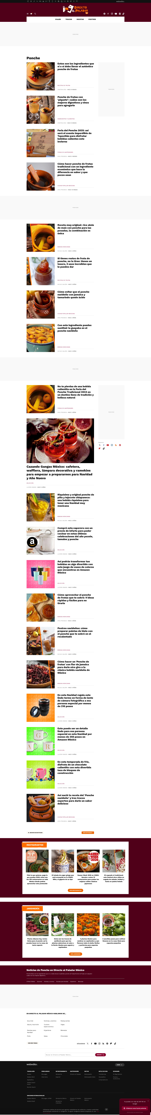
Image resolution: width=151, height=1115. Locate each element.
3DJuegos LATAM (46, 1098)
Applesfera (30, 1079)
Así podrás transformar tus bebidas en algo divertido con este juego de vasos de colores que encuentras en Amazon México (75, 567)
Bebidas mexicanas (63, 247)
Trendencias (102, 1074)
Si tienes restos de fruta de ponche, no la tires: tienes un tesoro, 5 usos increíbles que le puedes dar (74, 262)
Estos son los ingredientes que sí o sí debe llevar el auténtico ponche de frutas (75, 66)
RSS (115, 444)
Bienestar (80, 981)
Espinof (58, 1077)
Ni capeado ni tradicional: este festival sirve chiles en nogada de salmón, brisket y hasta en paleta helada (113, 878)
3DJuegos (44, 1074)
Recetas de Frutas (63, 85)
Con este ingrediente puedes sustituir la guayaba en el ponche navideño (74, 328)
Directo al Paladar (75, 1074)
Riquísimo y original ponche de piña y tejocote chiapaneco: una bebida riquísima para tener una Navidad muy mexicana (75, 500)
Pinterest (104, 14)
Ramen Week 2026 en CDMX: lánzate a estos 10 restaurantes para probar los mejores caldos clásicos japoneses (88, 879)
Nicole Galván (62, 251)
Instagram (112, 14)
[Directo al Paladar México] (75, 9)
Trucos (68, 19)
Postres (92, 19)
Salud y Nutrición (33, 1024)
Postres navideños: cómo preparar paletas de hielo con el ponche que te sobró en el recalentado (75, 632)
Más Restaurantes (75, 890)
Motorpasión (88, 1074)
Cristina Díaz (61, 89)
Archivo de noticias (36, 832)
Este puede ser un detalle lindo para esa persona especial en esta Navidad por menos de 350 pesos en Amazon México (74, 734)
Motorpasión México (88, 1099)
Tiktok (123, 14)
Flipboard (99, 448)
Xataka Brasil (31, 1101)
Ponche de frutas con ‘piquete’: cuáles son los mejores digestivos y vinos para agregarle (73, 101)
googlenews (119, 14)
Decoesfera (102, 1077)
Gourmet (39, 981)
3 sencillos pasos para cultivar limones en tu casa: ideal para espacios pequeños (113, 941)
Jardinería (33, 908)
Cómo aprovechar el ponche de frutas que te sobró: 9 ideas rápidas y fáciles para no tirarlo (75, 599)
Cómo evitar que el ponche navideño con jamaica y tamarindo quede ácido (73, 294)
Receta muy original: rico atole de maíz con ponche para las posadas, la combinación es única (75, 229)
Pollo (29, 1036)
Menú (28, 14)
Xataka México (31, 1098)
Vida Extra (44, 1077)
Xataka (29, 1074)
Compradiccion (103, 1079)
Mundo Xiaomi (31, 1087)
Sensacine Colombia (59, 1102)
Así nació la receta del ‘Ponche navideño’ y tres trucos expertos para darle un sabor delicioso (75, 799)
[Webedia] (32, 1064)
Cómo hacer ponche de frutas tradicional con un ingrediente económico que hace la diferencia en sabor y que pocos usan (75, 169)
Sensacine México (61, 1098)
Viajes (58, 19)
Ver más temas (32, 1043)
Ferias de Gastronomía (65, 152)
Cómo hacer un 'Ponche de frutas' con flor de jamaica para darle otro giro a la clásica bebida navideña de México (73, 667)
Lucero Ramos (31, 487)
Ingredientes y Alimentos (66, 119)
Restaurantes (35, 845)
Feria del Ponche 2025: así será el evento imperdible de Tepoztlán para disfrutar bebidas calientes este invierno (74, 136)
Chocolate (64, 1036)
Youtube (115, 14)
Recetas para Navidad (62, 981)
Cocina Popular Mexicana (66, 185)
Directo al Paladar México (75, 1099)
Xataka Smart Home (31, 1083)
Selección (30, 483)
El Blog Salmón (117, 1074)
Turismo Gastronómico (49, 1025)
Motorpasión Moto (89, 1077)
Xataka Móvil (31, 1077)
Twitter (99, 444)
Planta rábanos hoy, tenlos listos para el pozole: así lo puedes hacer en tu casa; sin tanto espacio (37, 942)
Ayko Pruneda (62, 156)
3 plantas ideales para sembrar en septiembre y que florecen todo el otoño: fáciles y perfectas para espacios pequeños (88, 943)
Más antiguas (88, 832)
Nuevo (31, 14)
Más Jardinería (75, 954)
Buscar (35, 14)
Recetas (80, 19)
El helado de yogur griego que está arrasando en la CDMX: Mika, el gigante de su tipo (63, 877)
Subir (118, 1064)
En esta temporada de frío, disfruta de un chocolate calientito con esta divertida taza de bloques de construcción (74, 767)
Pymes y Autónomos (116, 1077)
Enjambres (73, 981)
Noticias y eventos (49, 981)
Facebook (108, 14)
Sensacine (59, 1074)
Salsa (45, 1036)
